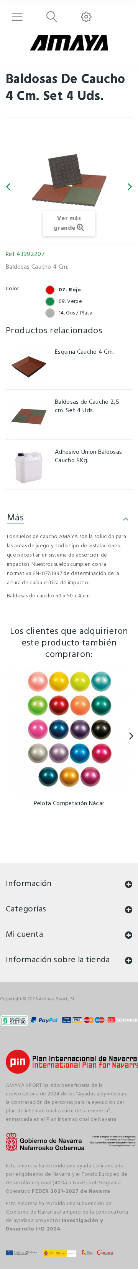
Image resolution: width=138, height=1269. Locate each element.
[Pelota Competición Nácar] (69, 731)
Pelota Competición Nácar (69, 804)
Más (15, 518)
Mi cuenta (24, 934)
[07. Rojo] (50, 290)
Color (13, 288)
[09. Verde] (50, 301)
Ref (10, 254)
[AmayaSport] (69, 42)
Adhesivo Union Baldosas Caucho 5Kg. (88, 456)
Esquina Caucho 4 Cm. (84, 352)
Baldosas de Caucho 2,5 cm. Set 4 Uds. (87, 406)
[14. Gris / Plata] (50, 313)
